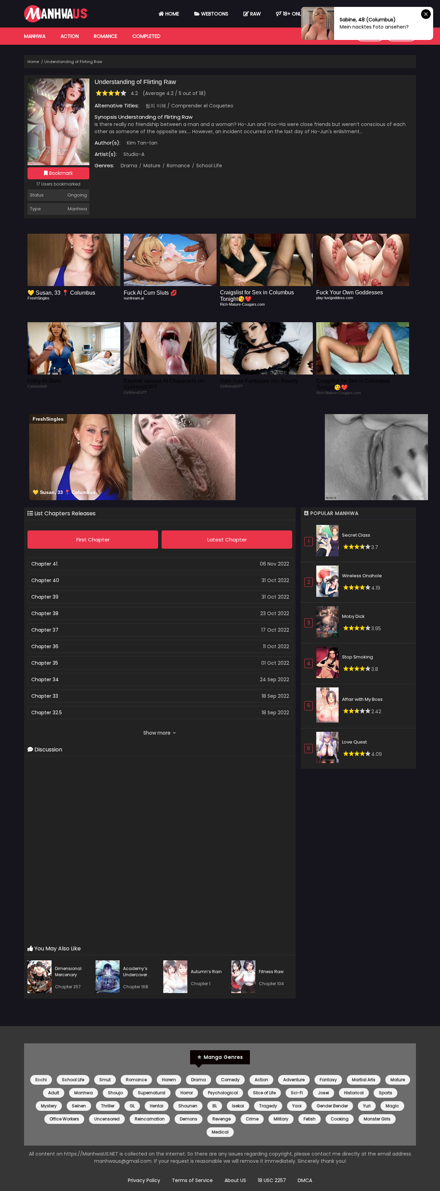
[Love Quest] (329, 748)
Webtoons (214, 13)
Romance (105, 36)
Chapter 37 (44, 629)
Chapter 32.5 (46, 712)
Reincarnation (150, 1119)
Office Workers (64, 1119)
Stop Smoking (357, 657)
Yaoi (296, 1106)
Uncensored (107, 1119)
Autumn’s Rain (206, 971)
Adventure (294, 1080)
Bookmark (60, 173)
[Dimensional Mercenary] (41, 977)
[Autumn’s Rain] (177, 977)
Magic (392, 1106)
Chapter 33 (44, 696)
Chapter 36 (44, 646)
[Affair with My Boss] (329, 706)
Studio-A (133, 154)
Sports (385, 1093)
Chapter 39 (44, 596)
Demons (188, 1119)
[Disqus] (160, 851)
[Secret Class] (329, 541)
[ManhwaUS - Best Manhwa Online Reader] (55, 20)
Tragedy (268, 1106)
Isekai (238, 1106)
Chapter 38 (44, 613)
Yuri (367, 1106)
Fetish (310, 1119)
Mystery (49, 1106)
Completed (146, 36)
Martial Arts (363, 1080)
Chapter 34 (45, 679)
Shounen (187, 1106)
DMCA (305, 1180)
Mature (151, 165)
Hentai (156, 1106)
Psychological (223, 1093)
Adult (53, 1093)
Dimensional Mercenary (68, 972)
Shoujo (115, 1093)
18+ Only (293, 13)
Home (171, 13)
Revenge (221, 1119)
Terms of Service (192, 1180)
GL (132, 1106)
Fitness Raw (271, 971)
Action (69, 36)
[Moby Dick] (329, 623)
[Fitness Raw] (245, 977)
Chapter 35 (44, 663)
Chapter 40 (45, 580)
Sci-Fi (297, 1093)
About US (235, 1180)
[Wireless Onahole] (329, 582)
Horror (186, 1093)
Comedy (230, 1080)
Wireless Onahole (362, 575)
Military (281, 1119)
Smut (105, 1080)
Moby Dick (353, 616)
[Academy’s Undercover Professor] (109, 977)
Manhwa (34, 36)
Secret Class (356, 535)
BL (214, 1106)
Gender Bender (332, 1106)
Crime (252, 1119)
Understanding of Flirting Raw (73, 61)
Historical (354, 1093)
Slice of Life (264, 1093)
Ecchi (41, 1080)
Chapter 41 (44, 563)
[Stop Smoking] (329, 663)
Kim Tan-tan (142, 142)
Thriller (107, 1106)
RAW (255, 13)
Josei (323, 1093)
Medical (220, 1132)
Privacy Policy (144, 1180)
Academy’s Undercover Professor (135, 975)
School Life (208, 165)
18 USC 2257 (272, 1180)
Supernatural (151, 1093)
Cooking (340, 1119)
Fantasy (328, 1080)
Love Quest (354, 742)
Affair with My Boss (362, 699)
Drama (129, 165)
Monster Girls (377, 1119)
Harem (169, 1080)
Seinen (79, 1106)
